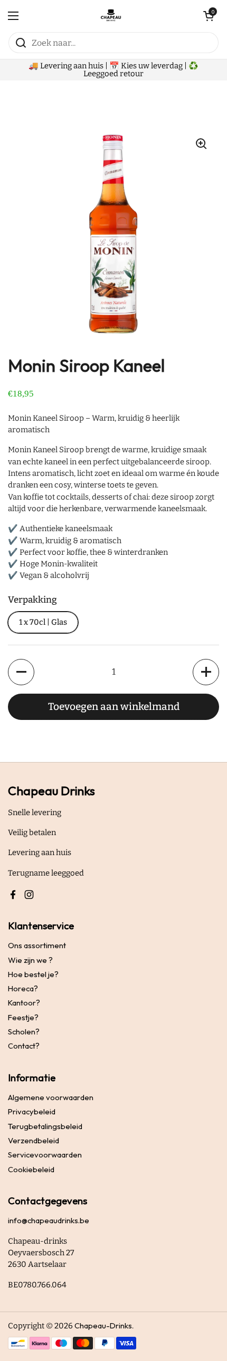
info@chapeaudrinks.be (48, 1220)
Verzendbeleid (33, 1140)
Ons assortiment (37, 945)
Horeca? (23, 988)
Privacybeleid (31, 1111)
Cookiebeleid (31, 1169)
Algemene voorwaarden (50, 1097)
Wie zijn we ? (30, 960)
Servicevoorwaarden (45, 1155)
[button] (21, 672)
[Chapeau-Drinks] (110, 15)
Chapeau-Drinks (103, 1325)
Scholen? (24, 1032)
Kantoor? (24, 1003)
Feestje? (23, 1017)
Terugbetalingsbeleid (45, 1126)
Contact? (24, 1046)
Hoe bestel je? (33, 974)
